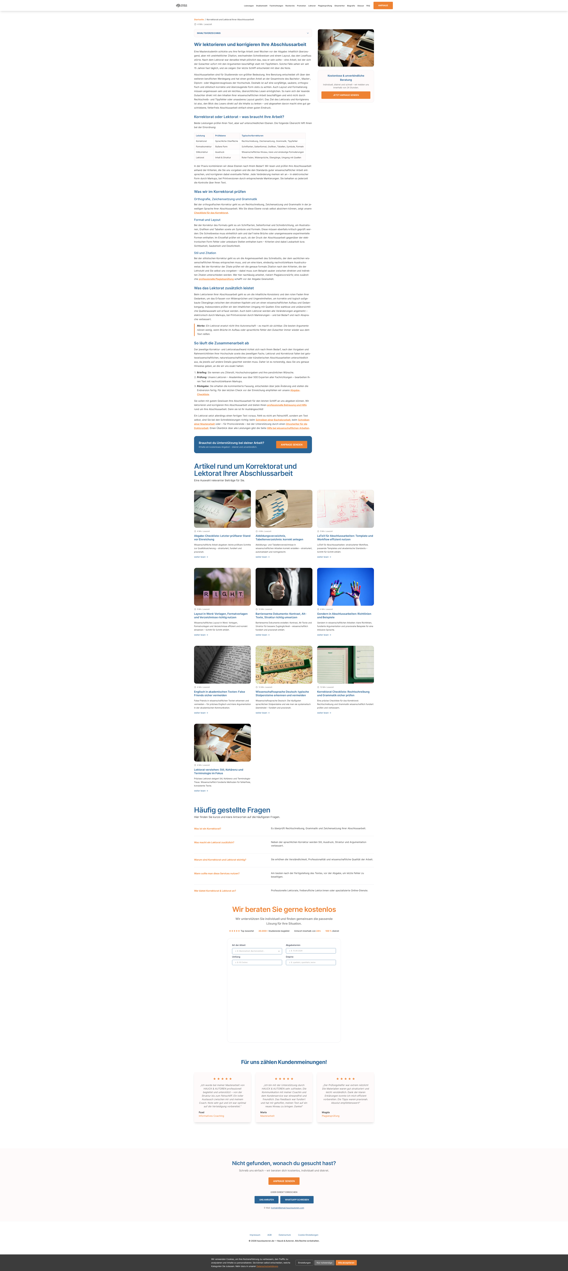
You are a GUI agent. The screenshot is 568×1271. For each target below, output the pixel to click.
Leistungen (249, 6)
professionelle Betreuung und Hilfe (287, 405)
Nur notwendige (324, 1262)
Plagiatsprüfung (325, 6)
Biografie (351, 6)
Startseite (199, 19)
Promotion (301, 6)
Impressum (255, 1235)
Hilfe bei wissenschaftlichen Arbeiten (288, 428)
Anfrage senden (291, 444)
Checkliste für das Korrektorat (211, 212)
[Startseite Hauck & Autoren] (181, 5)
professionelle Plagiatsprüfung (216, 278)
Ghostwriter (339, 6)
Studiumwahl (261, 6)
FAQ (368, 6)
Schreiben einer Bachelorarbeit (273, 419)
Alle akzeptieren (346, 1262)
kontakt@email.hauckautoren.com (287, 1208)
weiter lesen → (201, 557)
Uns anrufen (266, 1199)
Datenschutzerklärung (267, 1266)
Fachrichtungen (276, 6)
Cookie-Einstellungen (308, 1235)
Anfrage (383, 5)
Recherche (290, 6)
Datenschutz (285, 1235)
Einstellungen (304, 1262)
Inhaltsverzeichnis (209, 33)
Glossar (360, 6)
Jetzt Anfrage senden (346, 95)
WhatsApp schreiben (297, 1199)
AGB (269, 1235)
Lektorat (312, 6)
